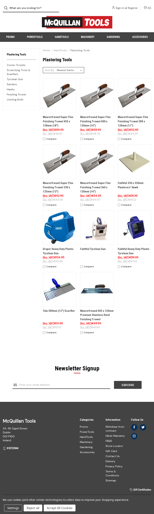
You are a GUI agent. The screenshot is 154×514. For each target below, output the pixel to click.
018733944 (12, 448)
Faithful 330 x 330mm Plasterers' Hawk (130, 185)
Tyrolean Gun (15, 79)
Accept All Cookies (59, 508)
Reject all (33, 508)
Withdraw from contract (115, 428)
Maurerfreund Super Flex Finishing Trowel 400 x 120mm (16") (95, 121)
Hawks (11, 89)
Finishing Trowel (16, 94)
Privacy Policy (114, 466)
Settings (13, 508)
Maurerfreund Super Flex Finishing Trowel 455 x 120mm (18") (58, 121)
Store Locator (114, 446)
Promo (10, 36)
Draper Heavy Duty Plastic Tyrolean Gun (58, 251)
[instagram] (134, 436)
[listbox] (70, 70)
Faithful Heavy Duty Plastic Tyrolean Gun (133, 251)
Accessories (140, 36)
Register (133, 8)
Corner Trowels (16, 65)
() (149, 8)
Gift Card (111, 451)
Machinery (87, 36)
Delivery (110, 461)
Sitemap (111, 480)
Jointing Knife (15, 99)
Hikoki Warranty (115, 435)
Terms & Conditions (112, 473)
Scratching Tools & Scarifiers (18, 72)
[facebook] (134, 427)
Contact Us (113, 456)
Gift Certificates (142, 489)
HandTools (62, 36)
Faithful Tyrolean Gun (93, 249)
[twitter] (143, 427)
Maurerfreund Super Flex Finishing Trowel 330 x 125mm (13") (58, 187)
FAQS (109, 441)
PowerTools (35, 36)
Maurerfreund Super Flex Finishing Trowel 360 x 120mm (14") (95, 187)
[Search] (7, 8)
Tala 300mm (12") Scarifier (59, 311)
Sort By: (50, 70)
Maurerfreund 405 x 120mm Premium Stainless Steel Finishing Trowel (97, 315)
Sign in (120, 8)
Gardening (113, 36)
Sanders (12, 84)
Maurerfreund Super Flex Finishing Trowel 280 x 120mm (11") (133, 121)
